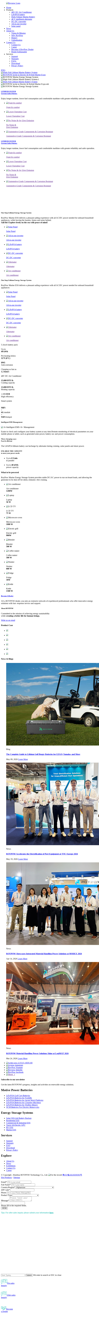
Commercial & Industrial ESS (18, 1123)
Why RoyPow (17, 35)
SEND (4, 1208)
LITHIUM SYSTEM (9, 92)
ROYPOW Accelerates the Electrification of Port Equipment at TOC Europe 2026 (42, 854)
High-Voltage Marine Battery (23, 17)
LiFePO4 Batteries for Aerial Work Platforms (24, 1100)
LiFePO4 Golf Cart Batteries (18, 1095)
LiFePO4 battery (18, 14)
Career (14, 47)
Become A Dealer (7, 596)
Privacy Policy (17, 66)
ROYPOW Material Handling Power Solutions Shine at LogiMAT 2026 (37, 1053)
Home (8, 7)
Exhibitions (10, 1166)
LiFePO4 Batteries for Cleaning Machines (23, 1102)
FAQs (13, 61)
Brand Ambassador (19, 52)
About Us (10, 31)
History (14, 38)
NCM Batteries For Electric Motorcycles (22, 1107)
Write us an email (8, 620)
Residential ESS (12, 1120)
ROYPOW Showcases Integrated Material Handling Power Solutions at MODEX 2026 (44, 954)
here (51, 1213)
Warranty (15, 59)
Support (14, 56)
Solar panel (15, 26)
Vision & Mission (18, 33)
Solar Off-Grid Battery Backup (18, 1118)
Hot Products (6, 1177)
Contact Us (10, 42)
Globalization (16, 40)
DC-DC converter (18, 21)
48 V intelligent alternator (21, 19)
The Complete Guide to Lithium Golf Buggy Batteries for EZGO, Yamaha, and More (43, 754)
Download (15, 63)
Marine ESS (11, 1130)
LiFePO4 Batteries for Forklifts (19, 1098)
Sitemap (16, 1177)
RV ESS (9, 1127)
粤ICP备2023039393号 (72, 1175)
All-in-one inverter (18, 24)
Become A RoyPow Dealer (22, 49)
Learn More (23, 759)
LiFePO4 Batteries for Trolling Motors (22, 1105)
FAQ (8, 1145)
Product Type (6, 1195)
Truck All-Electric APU (15, 1125)
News (8, 28)
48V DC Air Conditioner (21, 12)
